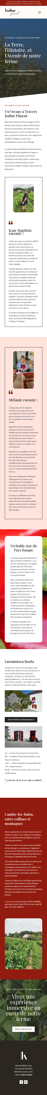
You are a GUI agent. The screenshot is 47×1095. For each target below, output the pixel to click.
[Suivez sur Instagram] (26, 1082)
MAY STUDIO (27, 1075)
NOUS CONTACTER (23, 1029)
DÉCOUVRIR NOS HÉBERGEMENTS (21, 720)
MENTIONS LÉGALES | (22, 1072)
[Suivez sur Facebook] (21, 1082)
